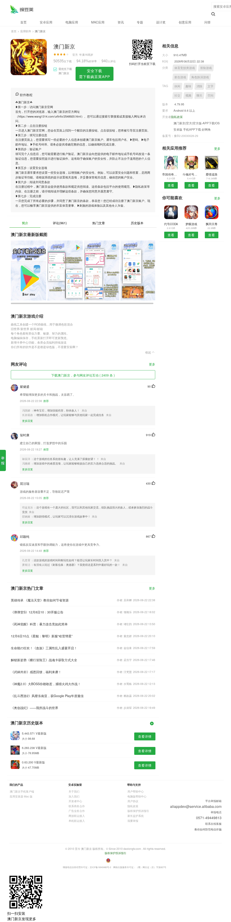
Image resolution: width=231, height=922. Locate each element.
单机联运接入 (77, 821)
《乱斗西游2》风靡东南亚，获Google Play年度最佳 (47, 695)
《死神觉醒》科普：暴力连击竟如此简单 (39, 624)
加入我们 (74, 796)
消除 (199, 86)
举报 (3, 460)
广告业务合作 (77, 811)
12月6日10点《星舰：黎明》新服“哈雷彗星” (42, 636)
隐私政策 (177, 117)
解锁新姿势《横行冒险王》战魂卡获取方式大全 (44, 660)
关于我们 (74, 791)
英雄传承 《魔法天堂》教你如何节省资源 (40, 600)
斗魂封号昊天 (191, 174)
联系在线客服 (213, 823)
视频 (188, 95)
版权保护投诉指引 (138, 811)
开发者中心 (75, 801)
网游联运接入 (77, 816)
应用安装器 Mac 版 (21, 796)
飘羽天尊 (211, 224)
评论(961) (60, 223)
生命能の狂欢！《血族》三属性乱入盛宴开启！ (44, 648)
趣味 (188, 86)
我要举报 (132, 821)
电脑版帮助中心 (136, 796)
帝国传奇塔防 (171, 174)
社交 (177, 95)
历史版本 (137, 223)
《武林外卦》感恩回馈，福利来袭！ (36, 672)
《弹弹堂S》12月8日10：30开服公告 (37, 612)
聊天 (199, 95)
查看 (171, 185)
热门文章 (98, 223)
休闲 (177, 86)
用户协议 (132, 801)
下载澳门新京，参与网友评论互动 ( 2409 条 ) (83, 375)
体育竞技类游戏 (184, 68)
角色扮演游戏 (200, 77)
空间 (210, 95)
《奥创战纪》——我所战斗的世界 (34, 707)
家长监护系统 (135, 816)
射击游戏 (180, 77)
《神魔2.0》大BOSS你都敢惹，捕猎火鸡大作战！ (46, 684)
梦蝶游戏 (191, 224)
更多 (152, 364)
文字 (210, 86)
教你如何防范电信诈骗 (208, 829)
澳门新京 (21, 9)
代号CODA (171, 224)
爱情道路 (211, 174)
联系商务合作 (77, 806)
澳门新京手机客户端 (22, 791)
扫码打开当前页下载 (142, 64)
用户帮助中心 (135, 791)
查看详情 (145, 736)
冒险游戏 (206, 68)
